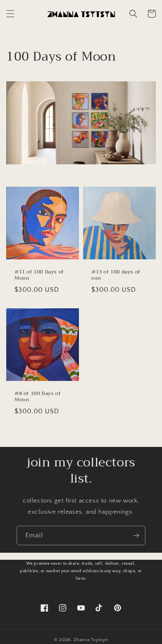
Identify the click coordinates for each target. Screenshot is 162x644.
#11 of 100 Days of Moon (39, 275)
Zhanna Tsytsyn (91, 639)
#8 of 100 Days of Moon (38, 396)
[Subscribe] (136, 535)
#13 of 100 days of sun (115, 275)
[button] (10, 14)
